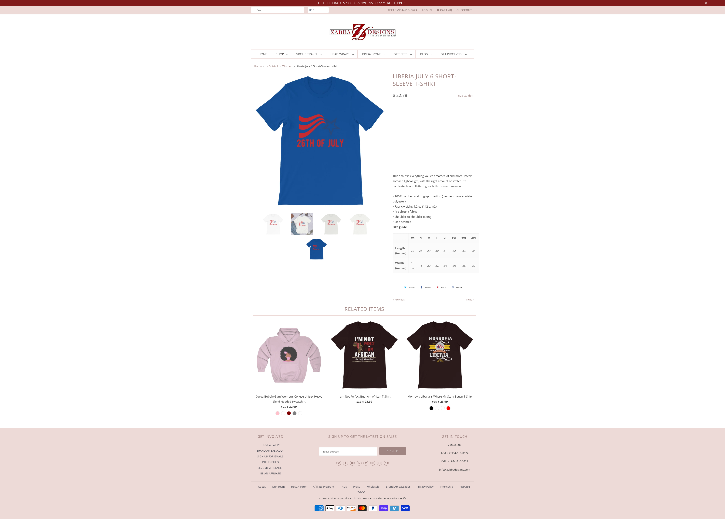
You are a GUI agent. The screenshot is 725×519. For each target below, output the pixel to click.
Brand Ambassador (398, 486)
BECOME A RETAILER (270, 468)
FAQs (343, 486)
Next (469, 299)
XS (397, 128)
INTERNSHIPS (270, 462)
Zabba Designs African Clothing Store (348, 498)
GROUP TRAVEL (307, 54)
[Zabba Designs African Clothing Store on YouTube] (352, 463)
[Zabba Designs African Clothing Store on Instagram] (372, 463)
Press (356, 486)
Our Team (278, 486)
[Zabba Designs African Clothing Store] (362, 32)
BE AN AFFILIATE (270, 473)
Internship (446, 486)
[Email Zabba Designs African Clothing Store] (386, 463)
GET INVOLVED (452, 54)
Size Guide (465, 95)
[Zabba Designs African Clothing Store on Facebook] (345, 463)
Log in (427, 10)
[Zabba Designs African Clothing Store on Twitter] (338, 463)
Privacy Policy (425, 486)
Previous (399, 299)
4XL (397, 136)
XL (440, 128)
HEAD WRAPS (340, 54)
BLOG (424, 54)
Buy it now (454, 161)
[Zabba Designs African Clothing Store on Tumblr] (365, 463)
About (262, 486)
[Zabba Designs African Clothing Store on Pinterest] (359, 463)
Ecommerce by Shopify (393, 498)
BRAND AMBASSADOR (270, 450)
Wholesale (372, 486)
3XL (462, 128)
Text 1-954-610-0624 (402, 10)
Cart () (445, 10)
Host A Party (298, 486)
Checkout (464, 10)
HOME (262, 54)
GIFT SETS (401, 54)
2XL (451, 128)
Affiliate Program (323, 486)
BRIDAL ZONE (372, 54)
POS (372, 498)
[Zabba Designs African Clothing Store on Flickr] (379, 463)
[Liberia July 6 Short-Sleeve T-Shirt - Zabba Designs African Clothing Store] (320, 141)
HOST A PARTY (270, 445)
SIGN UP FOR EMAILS (270, 456)
